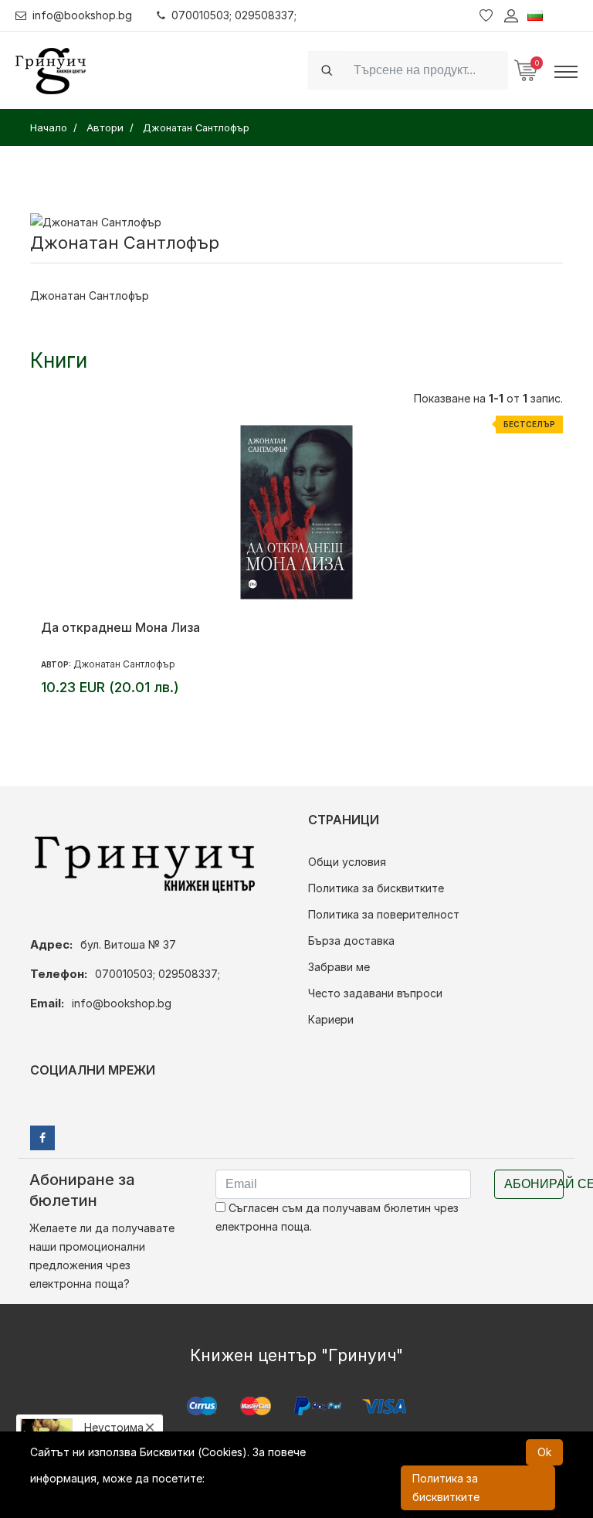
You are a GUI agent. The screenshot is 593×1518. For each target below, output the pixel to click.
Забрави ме (339, 966)
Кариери (331, 1019)
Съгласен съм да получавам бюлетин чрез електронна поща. (337, 1217)
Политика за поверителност (383, 914)
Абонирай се (534, 1183)
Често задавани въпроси (375, 993)
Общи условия (347, 861)
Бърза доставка (351, 940)
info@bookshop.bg (82, 15)
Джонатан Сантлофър (124, 664)
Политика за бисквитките (376, 888)
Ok (544, 1452)
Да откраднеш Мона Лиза (120, 627)
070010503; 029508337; (233, 15)
